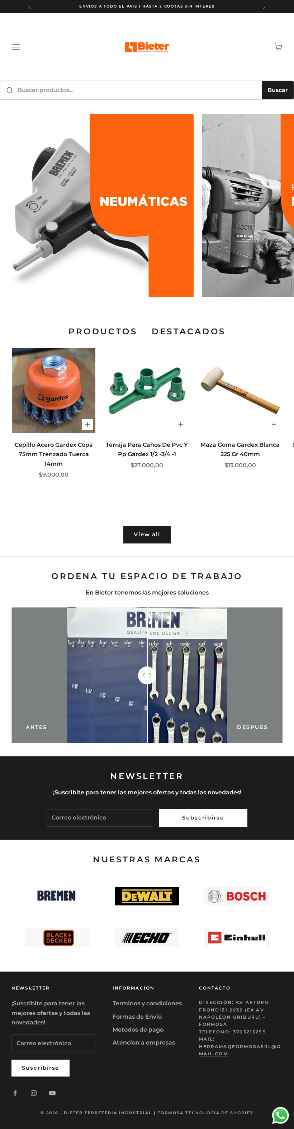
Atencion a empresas (144, 1042)
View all (147, 534)
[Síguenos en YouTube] (52, 1093)
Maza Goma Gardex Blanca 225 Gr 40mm (240, 449)
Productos (102, 331)
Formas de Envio (137, 1016)
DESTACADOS (189, 331)
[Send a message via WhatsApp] (280, 1115)
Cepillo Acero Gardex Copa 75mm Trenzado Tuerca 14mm (54, 454)
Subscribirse (203, 817)
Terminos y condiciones (147, 1003)
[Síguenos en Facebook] (15, 1093)
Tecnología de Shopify (219, 1112)
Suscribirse (40, 1067)
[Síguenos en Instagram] (33, 1093)
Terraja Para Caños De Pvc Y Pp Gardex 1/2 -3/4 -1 (147, 449)
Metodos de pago (138, 1029)
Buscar (277, 90)
